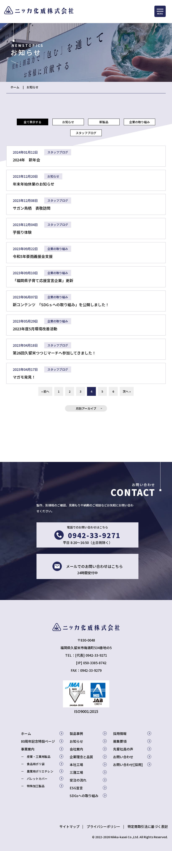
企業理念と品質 (81, 756)
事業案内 (27, 749)
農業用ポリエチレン (40, 771)
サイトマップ (69, 826)
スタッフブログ (86, 133)
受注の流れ (78, 780)
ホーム (14, 87)
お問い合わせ (123, 756)
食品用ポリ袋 (35, 763)
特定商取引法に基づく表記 (148, 826)
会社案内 (76, 749)
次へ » (127, 391)
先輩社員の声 (123, 749)
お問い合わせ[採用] (128, 764)
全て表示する (32, 122)
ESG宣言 (76, 788)
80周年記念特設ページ (38, 741)
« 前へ (45, 391)
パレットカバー (37, 778)
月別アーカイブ (86, 408)
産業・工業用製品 (38, 756)
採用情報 (119, 733)
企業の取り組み (139, 122)
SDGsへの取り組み (84, 795)
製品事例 (76, 733)
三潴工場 (76, 772)
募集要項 (119, 741)
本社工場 (76, 764)
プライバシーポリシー (103, 826)
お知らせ (32, 87)
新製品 (103, 122)
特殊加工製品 (35, 785)
